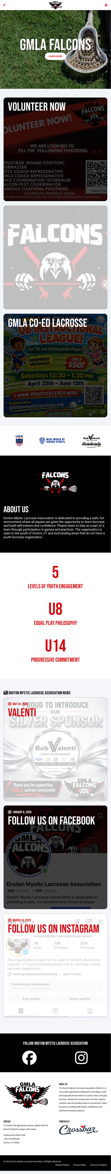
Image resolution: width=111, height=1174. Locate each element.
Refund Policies (62, 1164)
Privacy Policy (79, 1164)
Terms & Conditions (98, 1164)
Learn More (55, 56)
